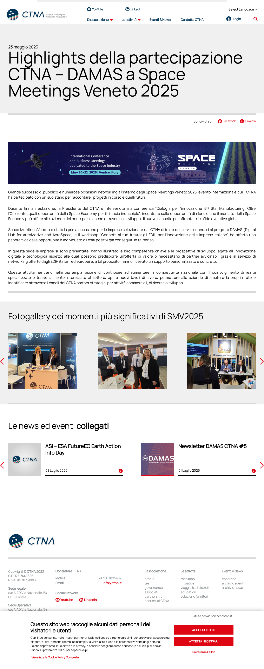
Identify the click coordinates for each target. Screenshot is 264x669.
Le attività (129, 19)
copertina (229, 579)
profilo (149, 579)
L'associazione (98, 19)
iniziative (187, 583)
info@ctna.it (112, 583)
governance (154, 587)
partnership (153, 596)
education (188, 592)
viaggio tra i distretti (195, 587)
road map (188, 579)
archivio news (232, 587)
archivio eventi (233, 583)
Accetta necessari (203, 641)
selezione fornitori (194, 596)
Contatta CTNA (192, 19)
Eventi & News (160, 19)
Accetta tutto (203, 630)
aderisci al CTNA (157, 601)
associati (151, 592)
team (148, 583)
